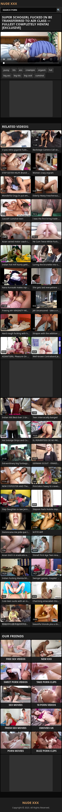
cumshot (39, 75)
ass (20, 70)
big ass (6, 75)
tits (14, 70)
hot (50, 70)
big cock (28, 75)
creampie (30, 70)
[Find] (59, 10)
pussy (6, 70)
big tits (17, 75)
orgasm (42, 70)
